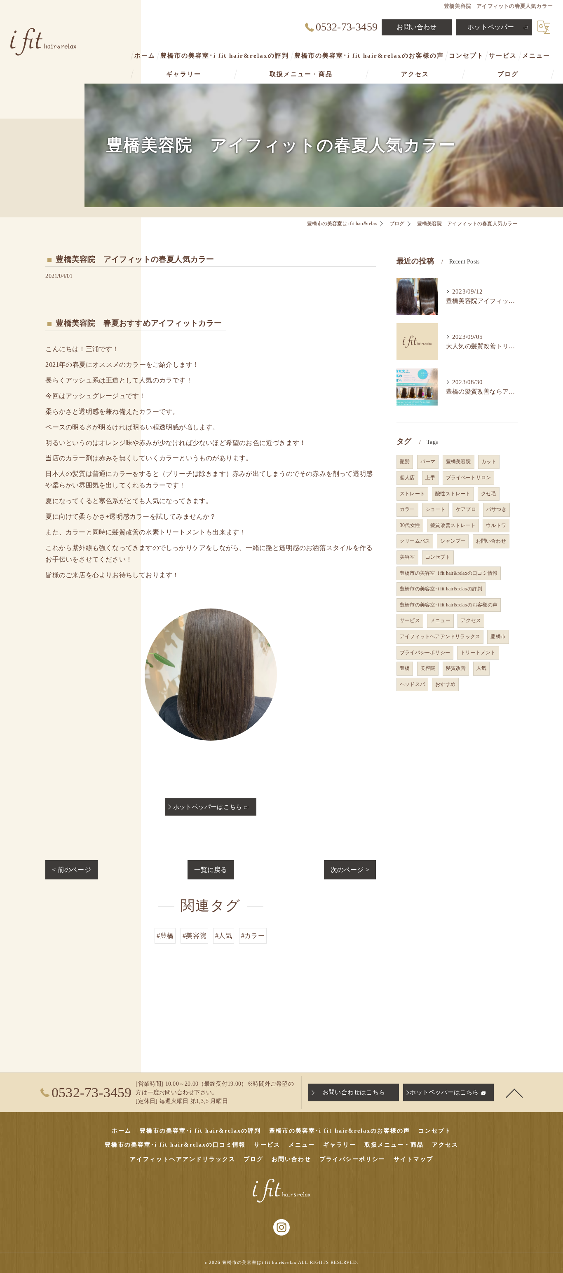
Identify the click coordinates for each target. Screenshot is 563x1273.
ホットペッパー (490, 26)
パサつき (496, 509)
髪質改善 (456, 668)
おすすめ (445, 684)
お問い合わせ (416, 26)
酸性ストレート (452, 494)
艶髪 (405, 461)
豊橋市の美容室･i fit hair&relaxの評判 (441, 589)
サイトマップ (413, 1159)
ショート (435, 509)
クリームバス (415, 541)
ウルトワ (496, 525)
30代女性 (410, 525)
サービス (410, 620)
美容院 (428, 668)
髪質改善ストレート (453, 525)
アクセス (471, 620)
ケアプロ (466, 509)
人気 (481, 668)
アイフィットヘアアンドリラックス (440, 636)
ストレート (412, 494)
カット (489, 461)
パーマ (428, 461)
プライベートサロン (468, 477)
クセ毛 (488, 494)
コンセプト (437, 557)
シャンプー (452, 541)
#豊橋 (165, 935)
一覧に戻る (211, 869)
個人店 (407, 477)
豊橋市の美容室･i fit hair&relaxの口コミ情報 (448, 573)
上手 (430, 477)
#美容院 (194, 935)
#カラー (253, 935)
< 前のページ (71, 869)
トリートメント (477, 652)
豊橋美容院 (458, 461)
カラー (407, 509)
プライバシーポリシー (425, 652)
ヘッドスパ (412, 684)
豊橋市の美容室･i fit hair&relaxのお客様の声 (448, 605)
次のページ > (350, 869)
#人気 (223, 935)
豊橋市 (498, 636)
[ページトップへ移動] (514, 1092)
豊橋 (405, 668)
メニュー (440, 620)
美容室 (407, 557)
